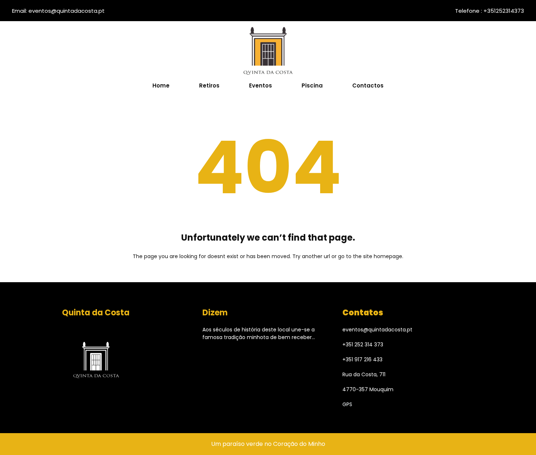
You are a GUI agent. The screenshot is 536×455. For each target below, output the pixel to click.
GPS (347, 404)
